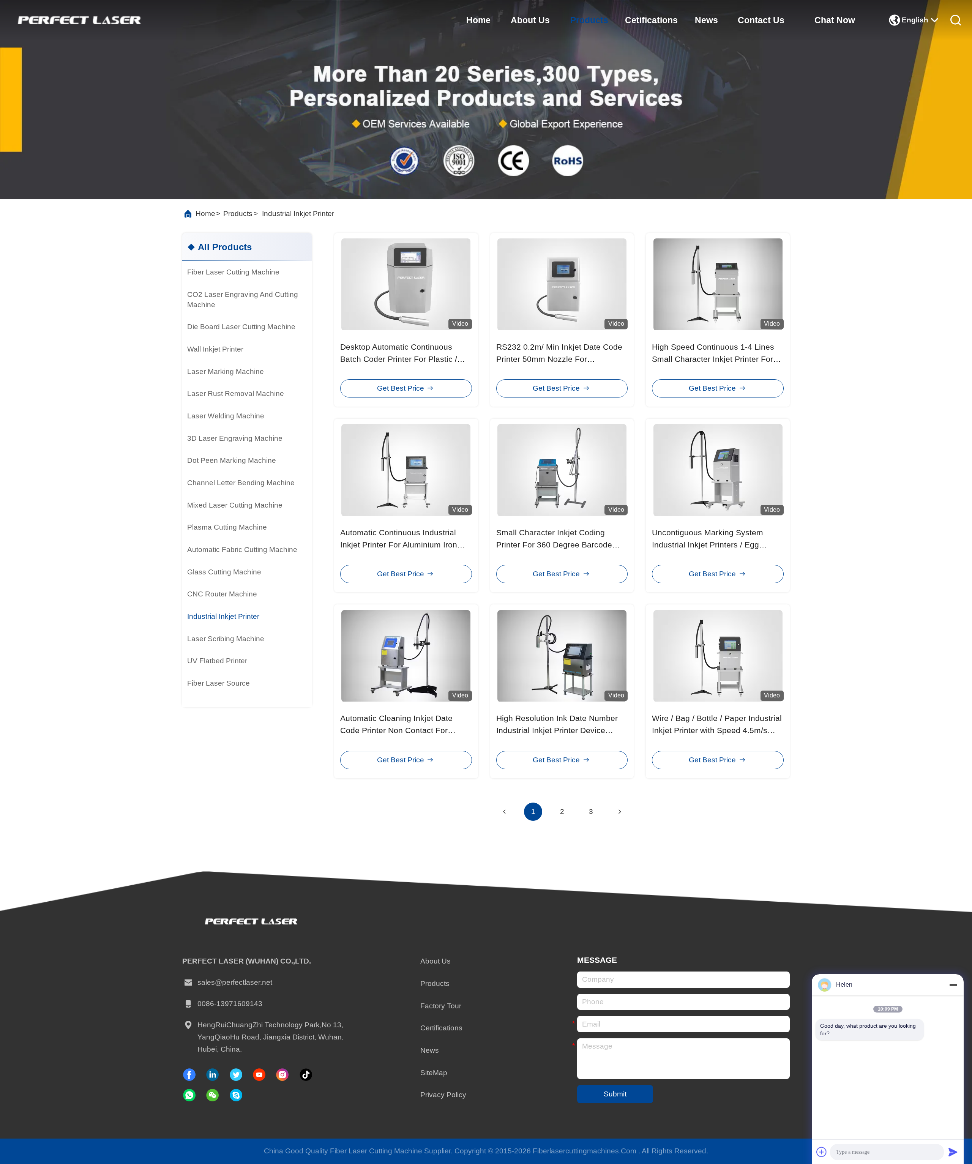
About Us (435, 961)
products (589, 20)
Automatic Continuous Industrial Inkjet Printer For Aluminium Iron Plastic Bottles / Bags (398, 544)
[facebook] (189, 1075)
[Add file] (821, 1151)
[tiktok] (259, 1075)
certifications (441, 1028)
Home (205, 214)
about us (530, 20)
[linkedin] (212, 1075)
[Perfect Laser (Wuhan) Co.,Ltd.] (78, 20)
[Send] (953, 1151)
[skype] (236, 1095)
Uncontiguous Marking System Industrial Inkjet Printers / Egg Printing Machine (707, 544)
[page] (620, 812)
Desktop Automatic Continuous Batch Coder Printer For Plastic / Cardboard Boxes (398, 359)
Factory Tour (440, 1006)
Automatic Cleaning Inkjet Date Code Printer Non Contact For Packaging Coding (396, 730)
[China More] (242, 701)
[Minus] (953, 984)
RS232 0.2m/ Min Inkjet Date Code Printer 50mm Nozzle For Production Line (559, 359)
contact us (761, 20)
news (706, 20)
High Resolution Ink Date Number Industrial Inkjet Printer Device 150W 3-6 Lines (557, 730)
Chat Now (834, 20)
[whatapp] (189, 1095)
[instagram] (282, 1075)
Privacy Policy (443, 1095)
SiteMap (433, 1073)
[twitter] (236, 1075)
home (478, 20)
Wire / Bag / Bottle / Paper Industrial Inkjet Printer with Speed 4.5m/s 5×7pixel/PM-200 (717, 730)
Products (435, 983)
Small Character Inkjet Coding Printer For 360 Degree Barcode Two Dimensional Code (554, 544)
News (429, 1050)
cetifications (651, 20)
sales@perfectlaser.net (234, 982)
